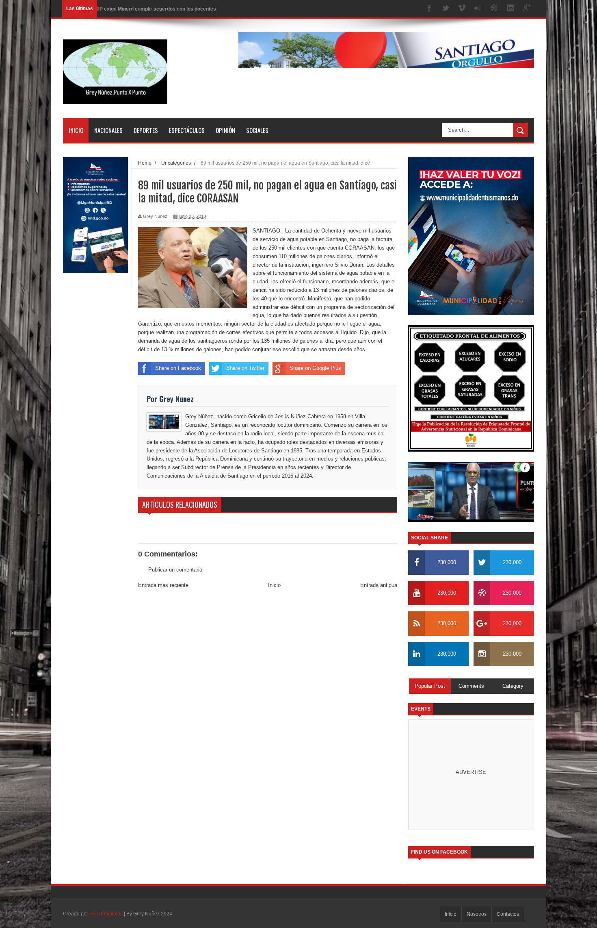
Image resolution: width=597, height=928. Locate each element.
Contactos (508, 914)
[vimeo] (462, 8)
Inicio (76, 130)
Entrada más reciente (163, 585)
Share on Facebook (178, 368)
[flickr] (478, 8)
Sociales (257, 130)
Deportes (146, 130)
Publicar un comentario (175, 570)
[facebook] (429, 8)
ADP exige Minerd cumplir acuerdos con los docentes (154, 8)
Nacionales (108, 130)
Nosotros (477, 914)
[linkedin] (510, 8)
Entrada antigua (378, 585)
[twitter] (445, 8)
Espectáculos (187, 130)
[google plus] (527, 8)
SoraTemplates (106, 914)
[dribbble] (494, 8)
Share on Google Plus (315, 368)
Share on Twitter (245, 368)
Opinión (225, 130)
